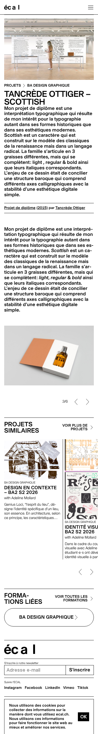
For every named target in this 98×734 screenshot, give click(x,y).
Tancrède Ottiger (70, 208)
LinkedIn (52, 688)
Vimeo (68, 688)
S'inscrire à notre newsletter (21, 663)
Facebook (33, 688)
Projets (12, 86)
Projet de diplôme (20, 208)
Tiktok (82, 688)
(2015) (42, 208)
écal (19, 649)
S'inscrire (79, 670)
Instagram (13, 688)
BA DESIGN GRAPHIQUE (48, 86)
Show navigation (90, 7)
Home (11, 7)
